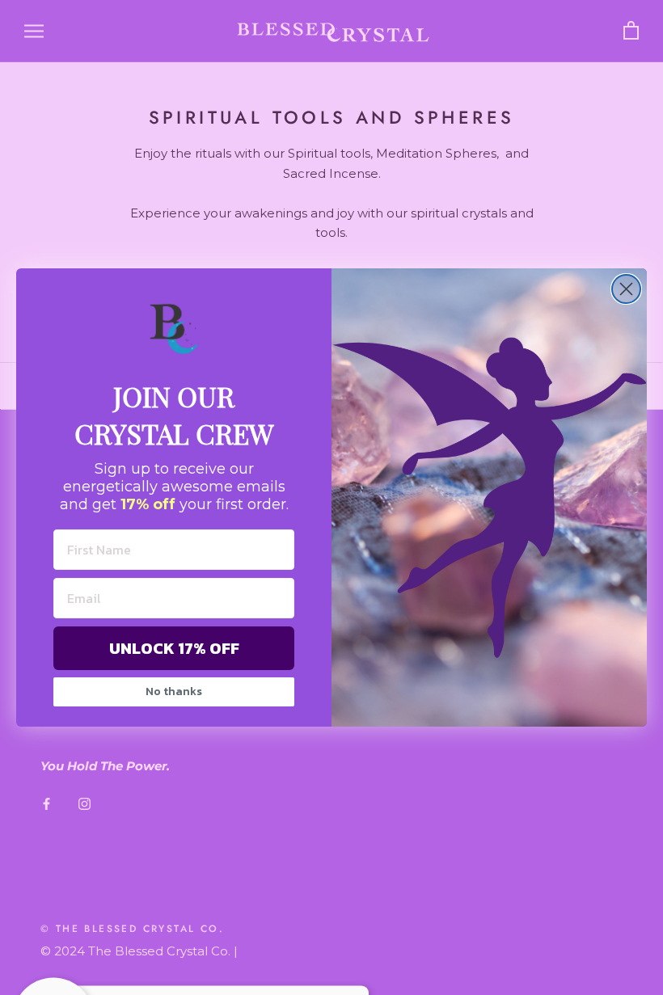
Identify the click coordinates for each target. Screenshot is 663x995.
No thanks (174, 691)
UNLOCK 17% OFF (174, 648)
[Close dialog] (626, 289)
